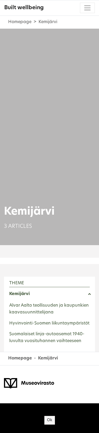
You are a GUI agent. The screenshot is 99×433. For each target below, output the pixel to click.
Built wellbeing (24, 8)
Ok (49, 420)
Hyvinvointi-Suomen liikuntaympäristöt (49, 323)
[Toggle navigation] (87, 8)
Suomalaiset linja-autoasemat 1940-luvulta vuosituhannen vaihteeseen (46, 337)
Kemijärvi (19, 294)
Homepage (19, 22)
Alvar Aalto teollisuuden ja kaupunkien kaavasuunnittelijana (49, 309)
